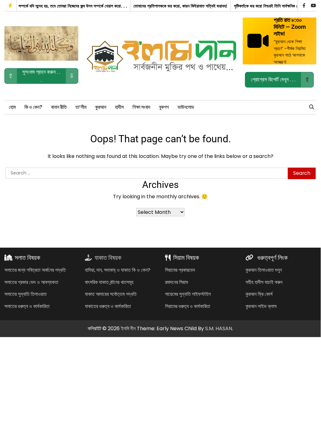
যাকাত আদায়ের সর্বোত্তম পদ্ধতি (111, 294)
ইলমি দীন (128, 328)
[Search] (311, 107)
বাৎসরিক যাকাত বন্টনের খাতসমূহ (109, 282)
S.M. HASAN (218, 328)
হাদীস (119, 107)
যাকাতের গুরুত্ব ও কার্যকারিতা (108, 306)
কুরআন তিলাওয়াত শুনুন (264, 270)
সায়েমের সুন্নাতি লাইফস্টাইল (188, 294)
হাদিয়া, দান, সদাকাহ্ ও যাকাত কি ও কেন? (117, 270)
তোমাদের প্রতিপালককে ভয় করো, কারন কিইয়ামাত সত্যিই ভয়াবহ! (178, 6)
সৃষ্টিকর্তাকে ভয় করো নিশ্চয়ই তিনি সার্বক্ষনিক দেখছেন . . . (271, 6)
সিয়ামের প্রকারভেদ (180, 270)
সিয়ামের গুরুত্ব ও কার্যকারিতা (187, 306)
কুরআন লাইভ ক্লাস (261, 306)
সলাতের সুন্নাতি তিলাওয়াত (25, 294)
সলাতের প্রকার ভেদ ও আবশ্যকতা (31, 282)
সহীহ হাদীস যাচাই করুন (264, 282)
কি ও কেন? (33, 107)
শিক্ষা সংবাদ (141, 107)
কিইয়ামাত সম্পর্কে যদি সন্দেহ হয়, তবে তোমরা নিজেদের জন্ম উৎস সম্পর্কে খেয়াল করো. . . (63, 6)
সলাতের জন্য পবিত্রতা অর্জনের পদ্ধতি (35, 270)
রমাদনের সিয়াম (176, 282)
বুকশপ (164, 107)
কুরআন (100, 107)
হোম (12, 107)
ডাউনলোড (186, 107)
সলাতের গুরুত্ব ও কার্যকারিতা (26, 306)
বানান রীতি (59, 107)
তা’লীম (80, 107)
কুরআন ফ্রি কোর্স (259, 294)
